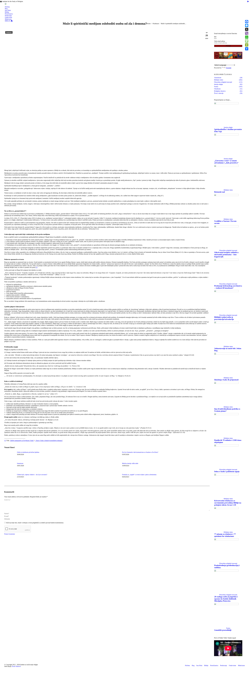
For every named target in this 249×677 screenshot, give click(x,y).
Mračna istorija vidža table (130, 463)
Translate (228, 68)
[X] (247, 29)
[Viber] (247, 33)
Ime (215, 37)
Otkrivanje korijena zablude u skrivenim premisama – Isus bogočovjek (226, 254)
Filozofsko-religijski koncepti (228, 250)
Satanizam (20, 463)
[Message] (247, 41)
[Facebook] (247, 22)
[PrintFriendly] (247, 45)
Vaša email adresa (219, 41)
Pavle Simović (16, 666)
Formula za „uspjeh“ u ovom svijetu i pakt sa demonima (139, 474)
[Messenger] (247, 25)
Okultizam (9, 32)
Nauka (228, 628)
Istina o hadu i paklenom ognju (226, 471)
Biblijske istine (228, 190)
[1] (36, 267)
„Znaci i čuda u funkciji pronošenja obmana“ (49, 440)
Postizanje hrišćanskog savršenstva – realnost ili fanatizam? (228, 287)
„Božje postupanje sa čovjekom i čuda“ (22, 440)
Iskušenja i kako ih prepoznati (226, 380)
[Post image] (9, 456)
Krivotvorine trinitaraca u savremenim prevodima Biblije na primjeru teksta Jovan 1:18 (227, 503)
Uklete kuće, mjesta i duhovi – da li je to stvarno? (32, 474)
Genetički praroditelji (222, 630)
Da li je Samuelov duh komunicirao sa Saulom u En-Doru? (140, 452)
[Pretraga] (6, 5)
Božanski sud (219, 192)
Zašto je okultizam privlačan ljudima (28, 452)
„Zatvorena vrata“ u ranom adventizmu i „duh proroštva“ (226, 162)
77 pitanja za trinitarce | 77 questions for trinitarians (225, 535)
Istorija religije (228, 127)
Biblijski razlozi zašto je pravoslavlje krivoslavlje (224, 318)
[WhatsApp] (247, 37)
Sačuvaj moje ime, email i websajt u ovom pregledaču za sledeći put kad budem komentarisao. (35, 523)
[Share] (247, 49)
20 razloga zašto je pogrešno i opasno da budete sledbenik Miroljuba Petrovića (226, 599)
